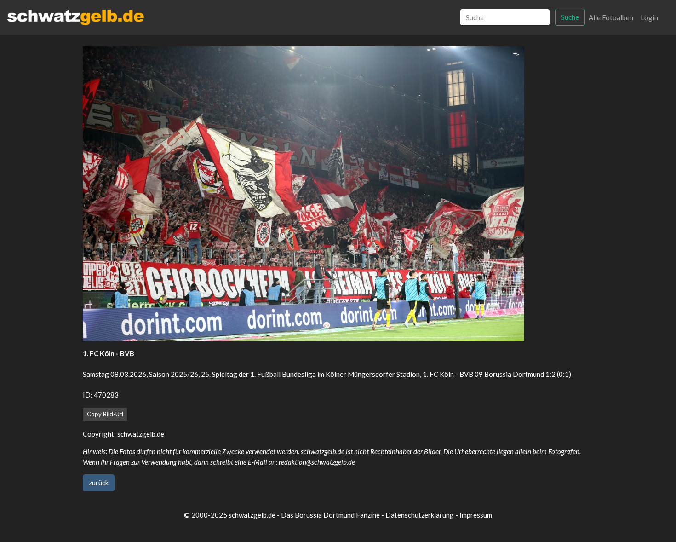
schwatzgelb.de (140, 434)
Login (649, 17)
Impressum (475, 515)
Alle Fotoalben (611, 17)
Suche (570, 17)
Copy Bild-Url (105, 414)
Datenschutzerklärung (419, 515)
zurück (99, 483)
